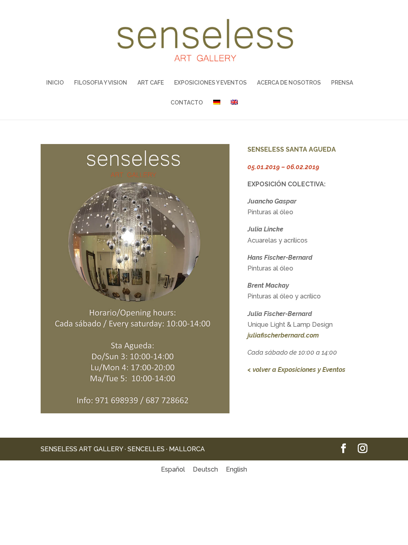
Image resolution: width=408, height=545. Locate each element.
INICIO (55, 83)
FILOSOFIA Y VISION (100, 83)
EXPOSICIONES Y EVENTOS (210, 83)
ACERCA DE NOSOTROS (289, 83)
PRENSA (342, 83)
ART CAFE (150, 83)
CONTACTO (187, 103)
